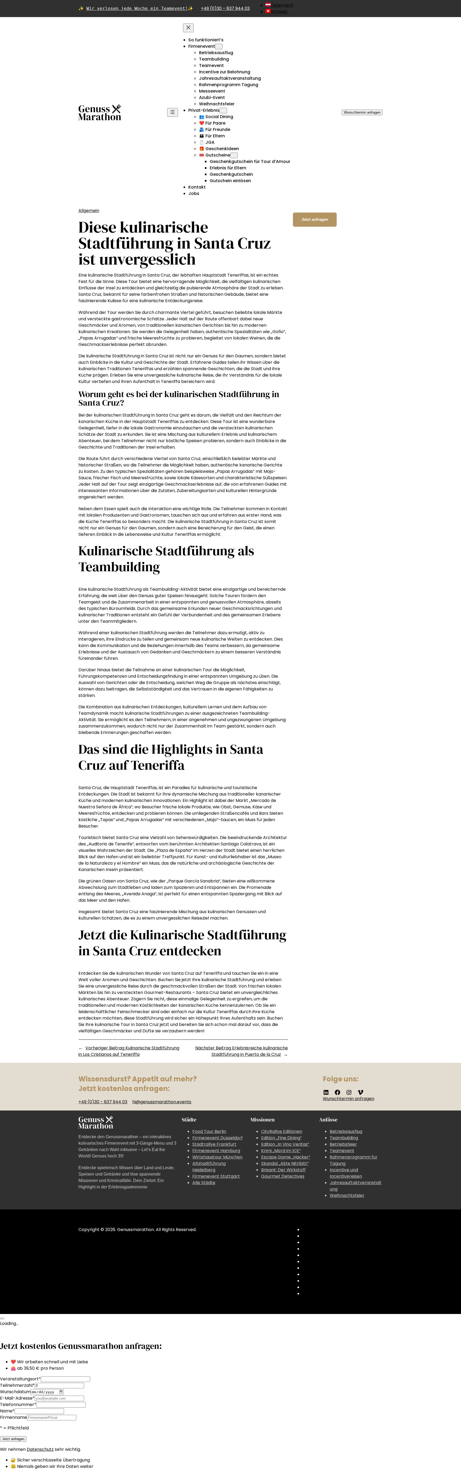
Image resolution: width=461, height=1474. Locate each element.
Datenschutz (40, 1449)
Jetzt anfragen (314, 219)
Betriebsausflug (346, 1131)
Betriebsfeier (343, 1144)
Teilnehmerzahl (17, 1385)
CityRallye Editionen (281, 1131)
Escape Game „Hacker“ (285, 1157)
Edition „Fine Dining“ (281, 1138)
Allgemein (88, 210)
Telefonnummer (18, 1404)
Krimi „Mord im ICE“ (281, 1151)
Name (7, 1411)
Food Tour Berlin (209, 1131)
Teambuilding (344, 1138)
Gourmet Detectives (282, 1176)
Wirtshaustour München (217, 1157)
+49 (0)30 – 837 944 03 (225, 8)
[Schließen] (2, 1318)
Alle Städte (203, 1183)
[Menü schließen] (188, 27)
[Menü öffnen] (172, 112)
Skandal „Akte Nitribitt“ (285, 1163)
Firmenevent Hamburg (216, 1151)
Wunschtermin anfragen (362, 112)
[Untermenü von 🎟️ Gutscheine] (234, 155)
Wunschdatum (15, 1392)
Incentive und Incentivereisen (346, 1173)
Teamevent (342, 1151)
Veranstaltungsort (20, 1379)
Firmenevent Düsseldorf (217, 1138)
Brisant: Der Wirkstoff (283, 1170)
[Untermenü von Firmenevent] (218, 46)
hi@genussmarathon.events (161, 1102)
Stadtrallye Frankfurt (214, 1144)
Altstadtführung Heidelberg (209, 1166)
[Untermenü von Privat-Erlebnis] (223, 110)
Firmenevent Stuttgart (216, 1176)
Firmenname (13, 1417)
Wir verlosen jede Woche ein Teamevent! (137, 8)
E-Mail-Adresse (17, 1398)
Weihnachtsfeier (347, 1195)
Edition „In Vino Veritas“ (285, 1144)
